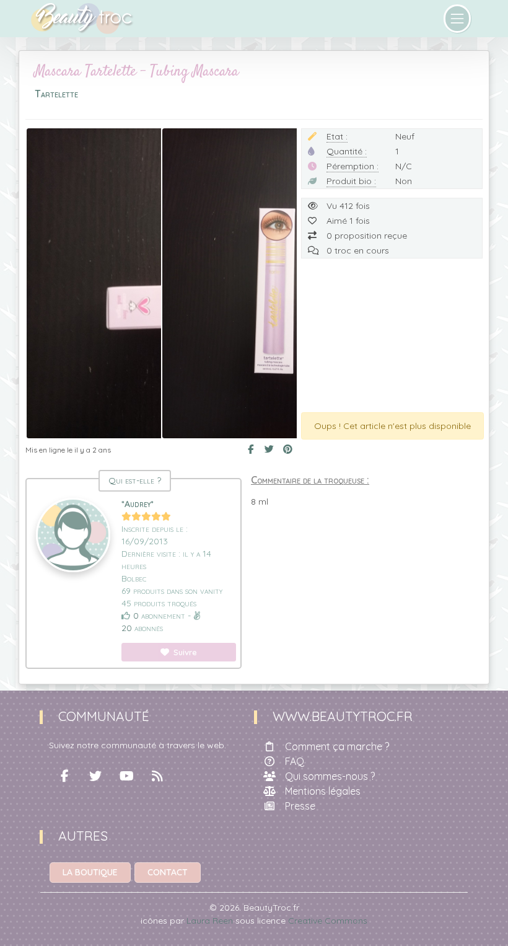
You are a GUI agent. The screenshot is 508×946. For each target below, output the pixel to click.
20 (126, 628)
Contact (167, 872)
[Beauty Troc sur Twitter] (95, 776)
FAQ (294, 761)
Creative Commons (327, 920)
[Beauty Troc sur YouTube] (126, 776)
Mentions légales (323, 791)
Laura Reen (209, 920)
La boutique (90, 872)
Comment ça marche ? (337, 746)
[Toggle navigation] (457, 18)
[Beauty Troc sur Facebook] (64, 776)
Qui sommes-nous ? (330, 776)
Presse (300, 806)
